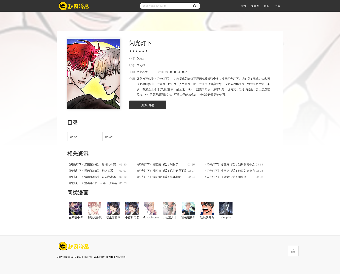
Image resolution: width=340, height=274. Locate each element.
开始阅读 (147, 104)
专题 (277, 6)
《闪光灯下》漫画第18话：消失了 (156, 164)
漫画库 (255, 6)
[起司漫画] (74, 6)
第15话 (108, 137)
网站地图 (121, 256)
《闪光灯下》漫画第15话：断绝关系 (90, 171)
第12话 (73, 137)
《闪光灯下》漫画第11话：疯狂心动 (158, 177)
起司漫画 (89, 256)
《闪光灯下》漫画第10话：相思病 (225, 177)
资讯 (266, 6)
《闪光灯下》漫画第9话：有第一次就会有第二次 (92, 183)
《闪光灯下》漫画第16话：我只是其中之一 (229, 164)
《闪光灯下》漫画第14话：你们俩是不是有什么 (161, 171)
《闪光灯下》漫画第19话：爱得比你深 (91, 164)
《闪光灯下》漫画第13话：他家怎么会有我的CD (229, 171)
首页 (243, 6)
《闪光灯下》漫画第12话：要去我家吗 (91, 177)
